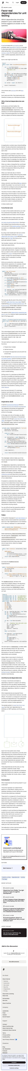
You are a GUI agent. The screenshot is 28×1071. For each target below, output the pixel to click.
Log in (17, 2)
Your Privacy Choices (8, 1039)
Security (6, 987)
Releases (5, 1052)
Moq (22, 90)
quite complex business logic (16, 303)
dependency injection (15, 47)
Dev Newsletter (7, 1049)
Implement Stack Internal (9, 1030)
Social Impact (6, 1016)
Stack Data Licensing (8, 993)
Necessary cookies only (14, 1065)
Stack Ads (5, 995)
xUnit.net (13, 90)
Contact (5, 1024)
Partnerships (6, 998)
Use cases (6, 985)
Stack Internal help (8, 1028)
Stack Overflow (7, 1003)
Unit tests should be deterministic (10, 222)
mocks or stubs (5, 53)
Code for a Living (6, 877)
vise (11, 238)
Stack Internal (6, 979)
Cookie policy (6, 1037)
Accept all (14, 1062)
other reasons (5, 387)
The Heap (4, 879)
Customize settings (14, 1068)
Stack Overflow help (8, 1026)
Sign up (23, 2)
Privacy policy (6, 1035)
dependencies (15, 877)
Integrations (7, 989)
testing (23, 877)
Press (4, 1013)
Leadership (5, 1011)
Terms (4, 1033)
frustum (10, 253)
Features (6, 981)
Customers (6, 983)
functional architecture (12, 404)
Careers (5, 1014)
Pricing (5, 991)
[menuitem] (13, 2)
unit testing (16, 45)
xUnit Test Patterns (20, 518)
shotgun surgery (5, 672)
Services (5, 1000)
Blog (4, 1047)
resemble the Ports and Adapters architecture (13, 406)
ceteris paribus (16, 226)
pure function (6, 305)
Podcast (5, 1051)
